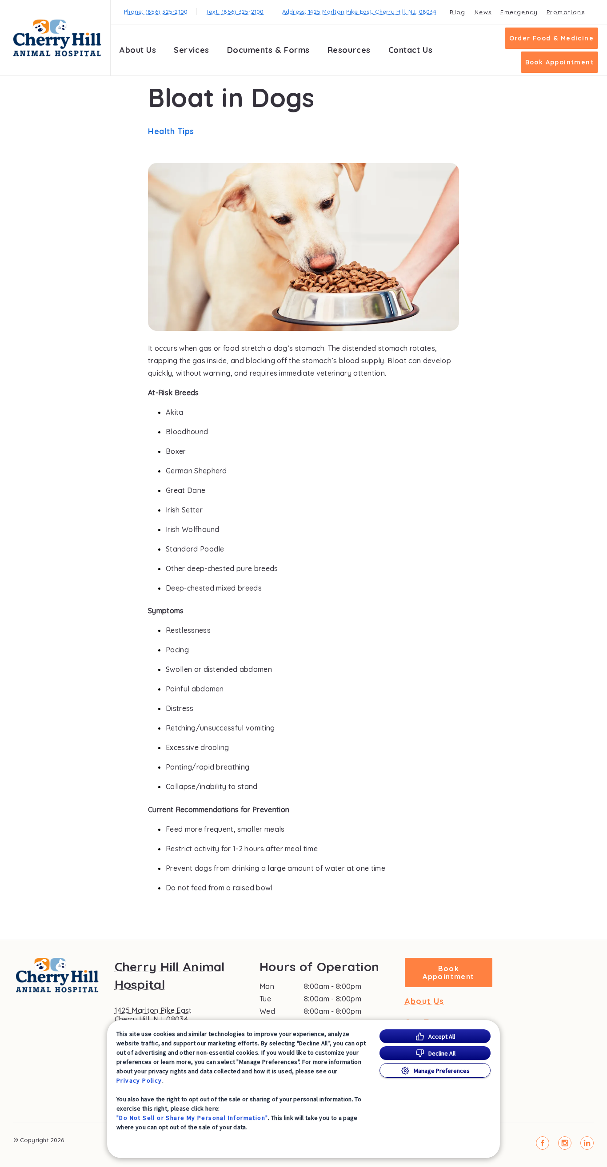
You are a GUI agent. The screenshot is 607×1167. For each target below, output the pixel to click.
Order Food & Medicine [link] (551, 38)
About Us (138, 50)
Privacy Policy (139, 1080)
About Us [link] (424, 1001)
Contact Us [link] (410, 50)
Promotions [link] (566, 12)
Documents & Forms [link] (268, 50)
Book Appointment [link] (559, 62)
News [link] (483, 12)
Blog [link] (458, 12)
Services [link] (191, 50)
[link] (57, 38)
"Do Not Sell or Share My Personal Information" (192, 1118)
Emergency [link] (519, 12)
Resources (349, 50)
